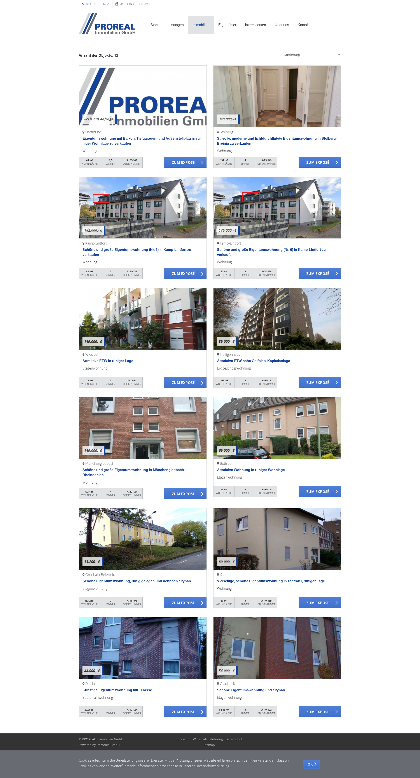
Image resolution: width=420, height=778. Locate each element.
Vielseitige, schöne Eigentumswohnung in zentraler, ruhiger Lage (271, 581)
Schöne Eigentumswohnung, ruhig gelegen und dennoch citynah (136, 581)
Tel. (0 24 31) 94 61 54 (97, 3)
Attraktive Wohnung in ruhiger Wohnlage (251, 470)
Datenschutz (235, 739)
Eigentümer (227, 25)
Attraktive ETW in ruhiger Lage (107, 361)
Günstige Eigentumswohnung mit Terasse (117, 690)
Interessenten (255, 25)
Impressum (182, 739)
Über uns (282, 25)
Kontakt (304, 25)
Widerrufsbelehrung (208, 739)
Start (154, 25)
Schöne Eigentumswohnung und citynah (251, 690)
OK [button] (310, 764)
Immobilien (201, 25)
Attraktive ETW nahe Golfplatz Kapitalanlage (253, 361)
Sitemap (209, 745)
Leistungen (175, 25)
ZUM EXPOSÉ (183, 162)
